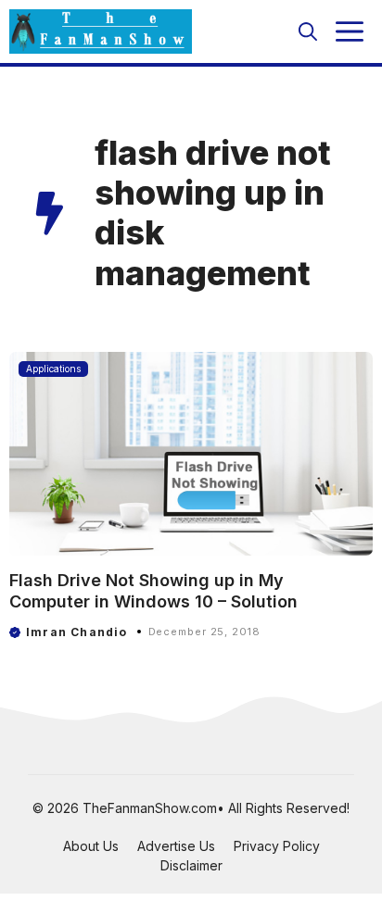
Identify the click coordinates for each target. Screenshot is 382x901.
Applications (53, 368)
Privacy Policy (277, 846)
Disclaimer (191, 865)
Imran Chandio (77, 632)
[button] (307, 31)
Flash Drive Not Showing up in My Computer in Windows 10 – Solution (153, 590)
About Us (91, 846)
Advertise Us (176, 846)
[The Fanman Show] (100, 31)
